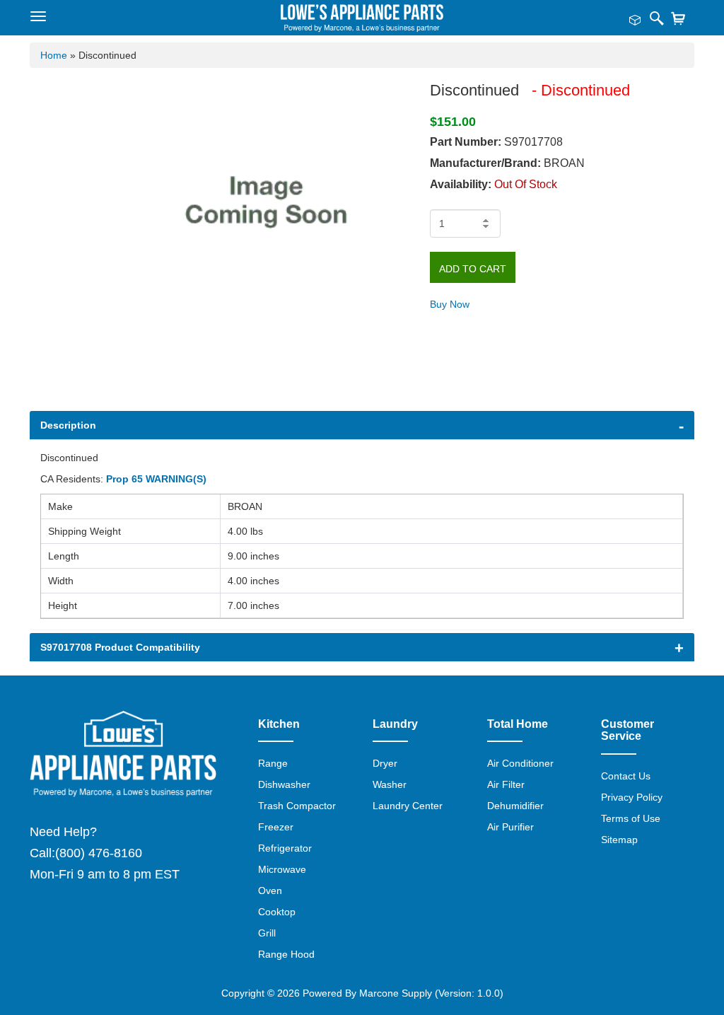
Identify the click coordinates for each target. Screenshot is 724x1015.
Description (68, 425)
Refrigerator (285, 848)
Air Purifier (510, 827)
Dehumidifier (515, 805)
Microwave (282, 869)
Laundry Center (408, 805)
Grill (267, 933)
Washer (390, 784)
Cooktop (277, 911)
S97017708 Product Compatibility (120, 647)
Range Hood (286, 954)
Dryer (385, 763)
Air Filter (506, 784)
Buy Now (449, 304)
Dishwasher (284, 784)
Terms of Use (630, 818)
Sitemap (619, 839)
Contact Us (625, 776)
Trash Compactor (297, 805)
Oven (270, 890)
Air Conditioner (520, 763)
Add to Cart (472, 268)
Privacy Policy (631, 797)
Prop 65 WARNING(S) (156, 479)
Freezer (275, 827)
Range (273, 763)
